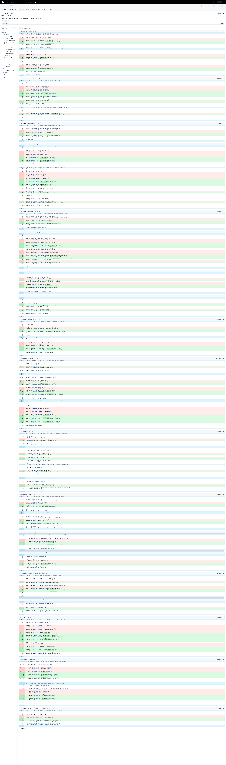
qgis (4, 6)
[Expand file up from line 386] (21, 619)
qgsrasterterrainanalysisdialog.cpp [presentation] (12, 77)
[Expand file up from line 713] (21, 602)
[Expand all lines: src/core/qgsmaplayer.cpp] (34, 494)
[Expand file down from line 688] (21, 141)
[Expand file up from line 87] (21, 273)
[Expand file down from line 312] (21, 596)
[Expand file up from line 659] (21, 146)
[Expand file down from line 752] (21, 529)
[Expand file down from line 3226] (22, 549)
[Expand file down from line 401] (21, 656)
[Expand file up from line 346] (21, 401)
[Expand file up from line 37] (21, 360)
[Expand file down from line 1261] (22, 477)
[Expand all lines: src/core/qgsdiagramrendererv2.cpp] (38, 358)
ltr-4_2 (11, 20)
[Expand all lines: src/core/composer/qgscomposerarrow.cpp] (40, 31)
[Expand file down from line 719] (21, 614)
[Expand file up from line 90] (21, 374)
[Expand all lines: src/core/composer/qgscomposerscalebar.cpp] (41, 232)
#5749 (39, 18)
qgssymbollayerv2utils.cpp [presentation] (11, 66)
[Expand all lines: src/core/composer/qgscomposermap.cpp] (39, 144)
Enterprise (35, 2)
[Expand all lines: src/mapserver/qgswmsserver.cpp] (36, 659)
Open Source (28, 2)
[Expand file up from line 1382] (22, 684)
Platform (7, 2)
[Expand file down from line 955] (21, 570)
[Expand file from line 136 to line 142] (21, 107)
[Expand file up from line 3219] (22, 534)
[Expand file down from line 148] (21, 120)
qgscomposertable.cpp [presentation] (10, 49)
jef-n (4, 15)
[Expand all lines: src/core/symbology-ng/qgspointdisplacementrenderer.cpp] (46, 573)
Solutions (13, 2)
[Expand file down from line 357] (21, 428)
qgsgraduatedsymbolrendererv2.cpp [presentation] (13, 62)
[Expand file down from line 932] (22, 683)
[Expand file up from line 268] (21, 213)
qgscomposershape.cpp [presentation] (10, 47)
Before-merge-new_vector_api (20, 20)
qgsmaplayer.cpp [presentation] (8, 57)
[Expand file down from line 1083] (22, 446)
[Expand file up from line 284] (21, 33)
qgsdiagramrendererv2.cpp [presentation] (10, 53)
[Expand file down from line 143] (21, 316)
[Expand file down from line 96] (21, 293)
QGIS (7, 6)
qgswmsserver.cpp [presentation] (9, 74)
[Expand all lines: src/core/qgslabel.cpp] (33, 431)
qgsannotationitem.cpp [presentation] (9, 70)
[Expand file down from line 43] (21, 373)
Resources (20, 2)
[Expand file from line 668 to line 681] (21, 167)
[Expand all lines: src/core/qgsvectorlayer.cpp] (35, 532)
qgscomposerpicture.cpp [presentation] (10, 43)
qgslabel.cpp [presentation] (7, 55)
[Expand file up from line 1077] (22, 433)
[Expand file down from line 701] (21, 208)
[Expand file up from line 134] (21, 298)
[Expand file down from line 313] (21, 75)
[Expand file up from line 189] (21, 321)
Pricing (41, 2)
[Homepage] (3, 2)
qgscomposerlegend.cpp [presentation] (10, 40)
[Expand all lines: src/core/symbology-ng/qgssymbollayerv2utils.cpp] (43, 600)
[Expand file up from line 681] (21, 125)
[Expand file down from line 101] (21, 400)
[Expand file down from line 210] (21, 355)
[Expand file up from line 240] (21, 710)
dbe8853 (214, 20)
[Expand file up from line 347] (21, 234)
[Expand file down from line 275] (21, 229)
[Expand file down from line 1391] (22, 705)
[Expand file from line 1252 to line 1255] (22, 464)
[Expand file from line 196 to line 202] (21, 337)
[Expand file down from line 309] (21, 512)
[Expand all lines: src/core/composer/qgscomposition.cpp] (39, 319)
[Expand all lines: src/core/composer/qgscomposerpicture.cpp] (41, 211)
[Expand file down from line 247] (21, 726)
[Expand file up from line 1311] (22, 478)
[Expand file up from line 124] (21, 80)
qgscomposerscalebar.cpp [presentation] (11, 45)
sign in (44, 735)
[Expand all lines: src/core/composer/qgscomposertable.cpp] (40, 296)
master (5, 20)
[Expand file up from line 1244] (22, 447)
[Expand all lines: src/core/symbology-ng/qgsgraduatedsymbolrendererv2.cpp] (46, 553)
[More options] (223, 31)
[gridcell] (122, 33)
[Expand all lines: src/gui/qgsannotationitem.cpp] (36, 618)
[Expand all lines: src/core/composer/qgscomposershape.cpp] (40, 271)
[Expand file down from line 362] (21, 268)
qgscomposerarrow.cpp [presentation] (10, 36)
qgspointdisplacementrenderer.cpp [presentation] (12, 64)
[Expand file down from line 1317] (22, 491)
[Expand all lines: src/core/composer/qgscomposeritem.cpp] (39, 79)
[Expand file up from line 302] (21, 496)
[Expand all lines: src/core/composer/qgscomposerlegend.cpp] (40, 123)
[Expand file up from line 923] (22, 661)
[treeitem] (8, 54)
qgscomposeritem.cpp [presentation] (10, 38)
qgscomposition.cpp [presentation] (10, 51)
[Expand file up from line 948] (21, 555)
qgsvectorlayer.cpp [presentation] (9, 58)
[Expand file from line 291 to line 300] (21, 49)
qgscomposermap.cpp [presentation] (10, 42)
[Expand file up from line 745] (21, 513)
